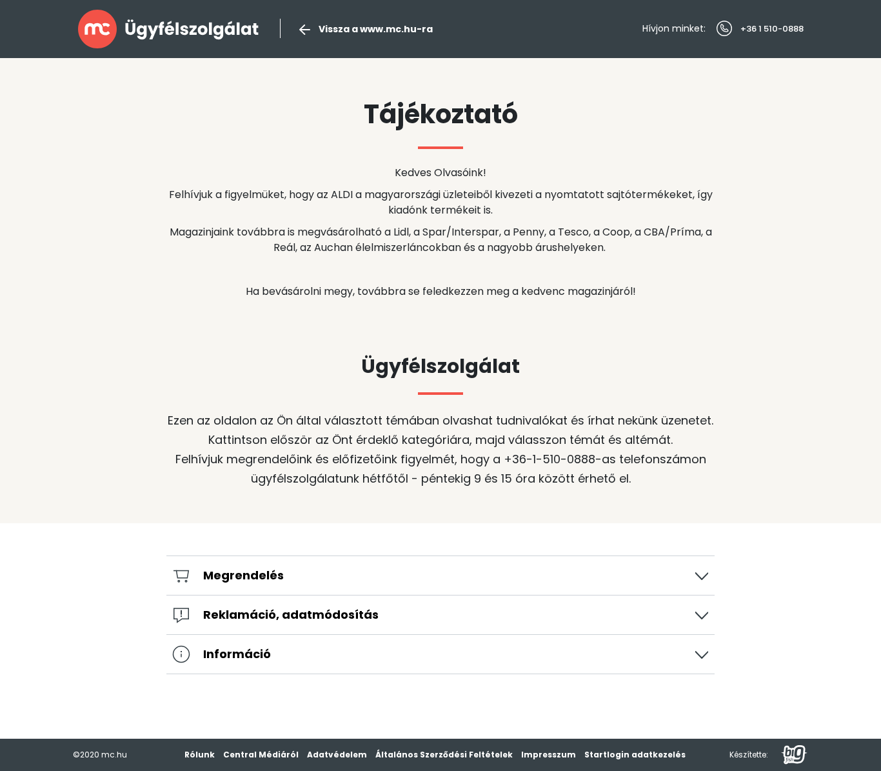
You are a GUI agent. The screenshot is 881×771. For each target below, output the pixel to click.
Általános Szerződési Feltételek (444, 754)
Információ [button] (237, 654)
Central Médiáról (261, 754)
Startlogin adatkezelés (635, 754)
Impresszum (548, 754)
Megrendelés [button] (243, 575)
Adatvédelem (337, 754)
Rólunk (199, 754)
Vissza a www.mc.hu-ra (376, 29)
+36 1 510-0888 (772, 29)
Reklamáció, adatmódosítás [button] (291, 614)
